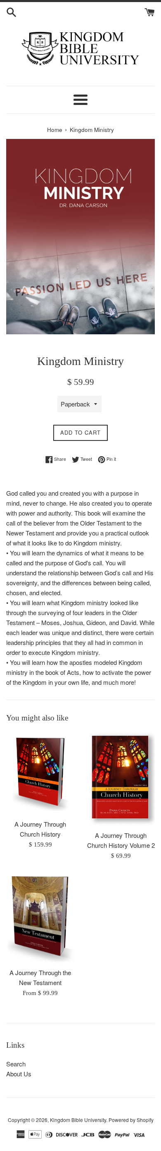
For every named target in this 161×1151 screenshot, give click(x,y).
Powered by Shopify (131, 1119)
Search (16, 1063)
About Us (18, 1073)
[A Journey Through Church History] (40, 773)
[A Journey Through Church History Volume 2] (121, 779)
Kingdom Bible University (78, 1119)
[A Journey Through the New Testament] (40, 918)
